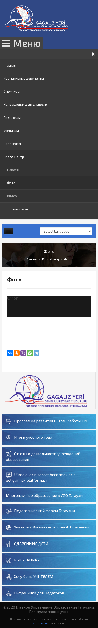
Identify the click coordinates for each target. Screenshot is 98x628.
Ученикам (11, 130)
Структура (12, 91)
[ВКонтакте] (10, 353)
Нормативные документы (24, 78)
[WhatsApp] (30, 353)
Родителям (12, 144)
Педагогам (12, 117)
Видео (12, 196)
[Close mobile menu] (93, 54)
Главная (10, 65)
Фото (11, 183)
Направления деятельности (25, 104)
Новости (13, 170)
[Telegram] (36, 353)
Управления (40, 623)
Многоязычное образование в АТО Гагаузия (45, 495)
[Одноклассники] (17, 353)
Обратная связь (16, 209)
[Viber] (23, 353)
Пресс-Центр (14, 157)
